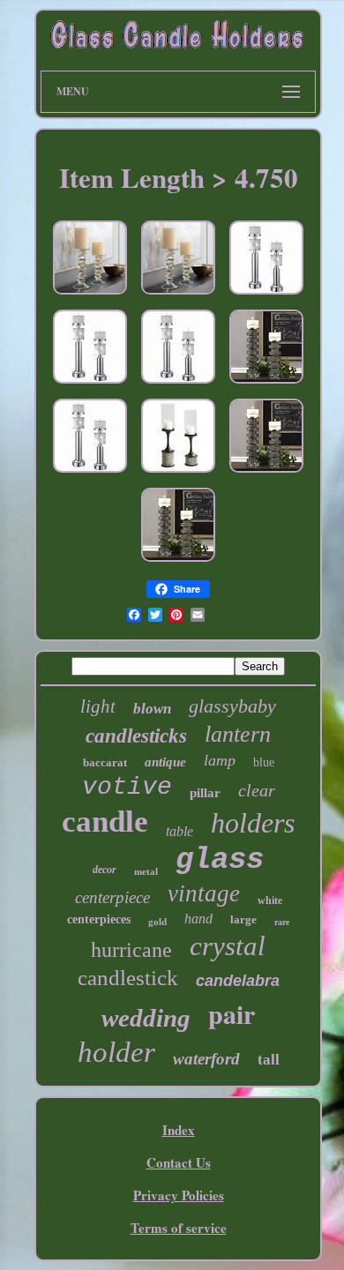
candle (105, 821)
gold (157, 921)
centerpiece (112, 897)
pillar (205, 793)
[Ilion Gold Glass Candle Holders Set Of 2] (90, 294)
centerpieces (99, 919)
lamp (220, 760)
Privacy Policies (178, 1195)
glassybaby (232, 706)
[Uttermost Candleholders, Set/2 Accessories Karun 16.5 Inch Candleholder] (266, 472)
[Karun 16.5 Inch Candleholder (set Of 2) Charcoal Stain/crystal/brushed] (266, 383)
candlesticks (136, 736)
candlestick (128, 978)
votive (127, 787)
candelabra (238, 981)
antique (165, 762)
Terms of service (179, 1227)
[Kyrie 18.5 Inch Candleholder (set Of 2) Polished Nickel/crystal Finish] (266, 294)
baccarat (105, 762)
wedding (146, 1018)
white (270, 900)
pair (231, 1013)
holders (253, 823)
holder (116, 1052)
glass (220, 860)
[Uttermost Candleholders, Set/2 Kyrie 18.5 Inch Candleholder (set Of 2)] (178, 383)
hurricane (131, 949)
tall (269, 1059)
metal (146, 871)
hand (198, 918)
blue (263, 762)
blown (152, 708)
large (243, 919)
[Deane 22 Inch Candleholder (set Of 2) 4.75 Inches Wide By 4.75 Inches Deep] (178, 472)
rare (281, 922)
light (98, 706)
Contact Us (178, 1162)
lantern (238, 734)
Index (178, 1129)
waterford (206, 1059)
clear (256, 790)
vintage (204, 893)
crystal (227, 945)
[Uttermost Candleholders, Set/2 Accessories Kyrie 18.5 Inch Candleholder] (90, 383)
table (179, 831)
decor (104, 869)
